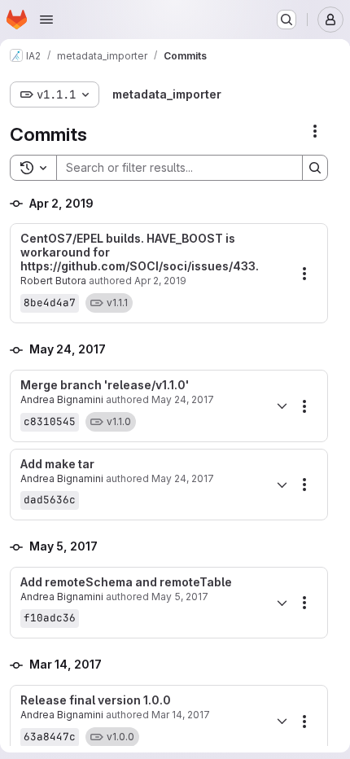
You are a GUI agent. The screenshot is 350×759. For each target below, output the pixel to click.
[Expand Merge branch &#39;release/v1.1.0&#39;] (282, 406)
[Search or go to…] (286, 19)
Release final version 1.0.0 (95, 700)
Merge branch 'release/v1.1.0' (104, 385)
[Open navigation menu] (46, 20)
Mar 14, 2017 (180, 715)
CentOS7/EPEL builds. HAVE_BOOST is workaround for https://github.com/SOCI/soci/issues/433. (139, 252)
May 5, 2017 (179, 596)
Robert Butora (53, 280)
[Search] (315, 168)
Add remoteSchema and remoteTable (126, 582)
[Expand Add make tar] (282, 485)
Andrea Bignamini (61, 399)
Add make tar (57, 464)
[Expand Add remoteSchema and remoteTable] (282, 603)
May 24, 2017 (182, 399)
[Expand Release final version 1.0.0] (282, 722)
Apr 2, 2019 (160, 280)
